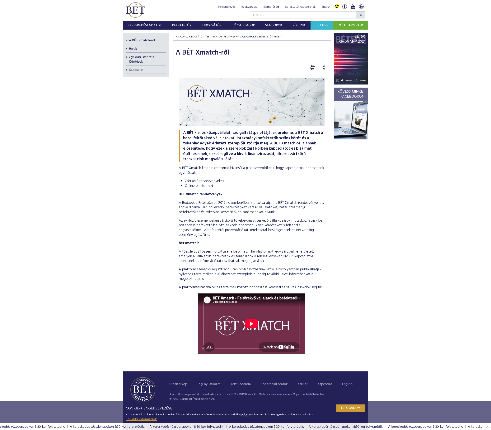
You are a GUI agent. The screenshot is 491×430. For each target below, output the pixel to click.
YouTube (353, 6)
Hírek (133, 49)
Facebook (344, 6)
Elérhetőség (271, 6)
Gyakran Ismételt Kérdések (141, 59)
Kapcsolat (136, 70)
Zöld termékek (350, 25)
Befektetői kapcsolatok (300, 6)
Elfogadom (351, 408)
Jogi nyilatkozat (209, 384)
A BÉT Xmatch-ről (142, 40)
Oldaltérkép (178, 384)
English (326, 6)
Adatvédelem (241, 384)
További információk (141, 419)
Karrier (302, 384)
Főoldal (181, 37)
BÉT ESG (322, 25)
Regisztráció (249, 6)
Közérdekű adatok (274, 384)
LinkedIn (361, 6)
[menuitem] (145, 25)
